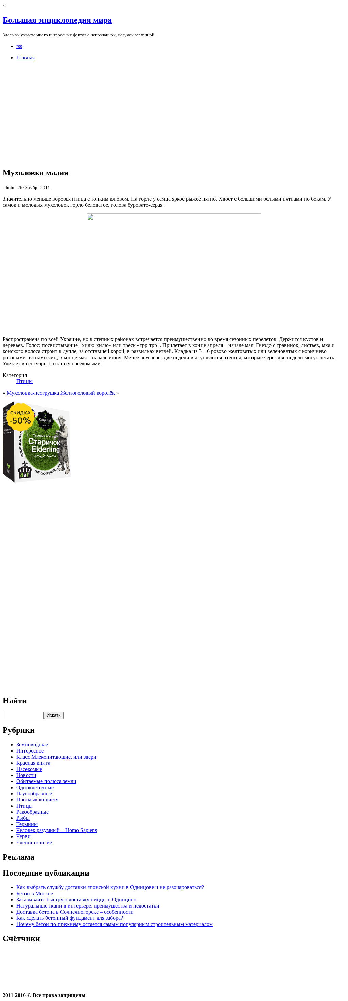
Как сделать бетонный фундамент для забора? (69, 918)
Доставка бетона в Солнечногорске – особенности (75, 912)
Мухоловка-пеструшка (33, 393)
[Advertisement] (174, 113)
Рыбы (23, 818)
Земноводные (32, 744)
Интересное (30, 751)
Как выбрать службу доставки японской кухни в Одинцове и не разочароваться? (110, 887)
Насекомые (29, 769)
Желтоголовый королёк (87, 393)
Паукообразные (34, 793)
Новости (26, 775)
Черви (23, 836)
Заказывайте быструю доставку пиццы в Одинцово (76, 899)
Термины (27, 824)
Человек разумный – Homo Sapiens (56, 830)
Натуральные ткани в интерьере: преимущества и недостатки (87, 906)
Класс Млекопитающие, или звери (56, 757)
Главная (25, 58)
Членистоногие (34, 842)
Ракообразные (32, 812)
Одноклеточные (35, 787)
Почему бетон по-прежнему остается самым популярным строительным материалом (114, 924)
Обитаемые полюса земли (46, 781)
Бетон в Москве (34, 893)
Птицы (24, 381)
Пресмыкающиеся (37, 799)
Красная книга (33, 763)
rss (19, 46)
